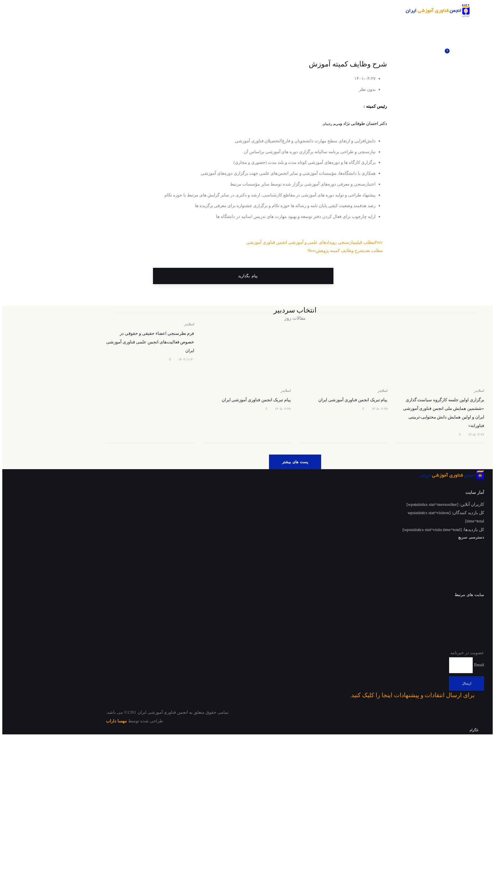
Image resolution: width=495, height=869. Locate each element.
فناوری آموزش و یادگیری (460, 645)
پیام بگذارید (246, 276)
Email (478, 664)
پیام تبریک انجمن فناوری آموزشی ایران (352, 400)
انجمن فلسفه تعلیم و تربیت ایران (453, 632)
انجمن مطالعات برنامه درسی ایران (451, 620)
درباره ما (475, 575)
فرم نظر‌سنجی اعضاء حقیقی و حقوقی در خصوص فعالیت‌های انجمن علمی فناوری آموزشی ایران (150, 342)
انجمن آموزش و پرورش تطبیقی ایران (449, 607)
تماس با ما (474, 587)
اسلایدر (479, 391)
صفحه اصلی (472, 549)
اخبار (479, 562)
